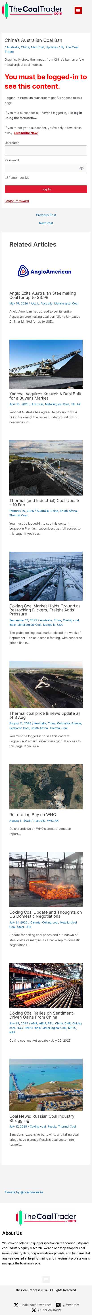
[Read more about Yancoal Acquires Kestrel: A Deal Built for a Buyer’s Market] (46, 364)
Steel (20, 927)
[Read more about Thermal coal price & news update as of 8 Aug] (46, 684)
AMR (34, 1023)
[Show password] (81, 168)
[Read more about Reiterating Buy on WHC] (46, 786)
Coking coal (71, 620)
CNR (68, 1023)
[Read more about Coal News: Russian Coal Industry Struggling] (46, 1084)
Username (12, 143)
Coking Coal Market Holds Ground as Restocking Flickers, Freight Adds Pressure (45, 609)
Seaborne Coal (19, 728)
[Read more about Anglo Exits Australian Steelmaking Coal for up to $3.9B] (46, 270)
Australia (13, 47)
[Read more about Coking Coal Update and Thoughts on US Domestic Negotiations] (46, 879)
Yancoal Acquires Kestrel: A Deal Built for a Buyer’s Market (45, 395)
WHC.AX (53, 820)
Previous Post (46, 215)
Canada (35, 922)
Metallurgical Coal (66, 303)
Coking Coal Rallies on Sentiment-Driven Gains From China (42, 1015)
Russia (52, 1126)
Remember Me (18, 177)
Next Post (46, 223)
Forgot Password (17, 201)
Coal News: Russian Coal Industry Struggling (41, 1118)
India (12, 624)
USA (60, 624)
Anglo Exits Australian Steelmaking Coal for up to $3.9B (42, 295)
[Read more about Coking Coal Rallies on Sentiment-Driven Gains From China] (46, 985)
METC (72, 1028)
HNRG (29, 1028)
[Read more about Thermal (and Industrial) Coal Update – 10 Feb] (46, 467)
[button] (78, 10)
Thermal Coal (18, 515)
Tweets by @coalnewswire (24, 1192)
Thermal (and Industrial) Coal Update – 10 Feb (45, 502)
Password (12, 160)
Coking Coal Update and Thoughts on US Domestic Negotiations (45, 914)
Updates (52, 47)
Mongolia (49, 624)
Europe (76, 723)
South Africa (68, 511)
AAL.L (35, 303)
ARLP (42, 1023)
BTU (50, 1023)
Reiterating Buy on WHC (32, 814)
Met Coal (37, 47)
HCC (20, 1028)
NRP (12, 1032)
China (25, 47)
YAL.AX (76, 404)
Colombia (63, 723)
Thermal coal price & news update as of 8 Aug (45, 715)
